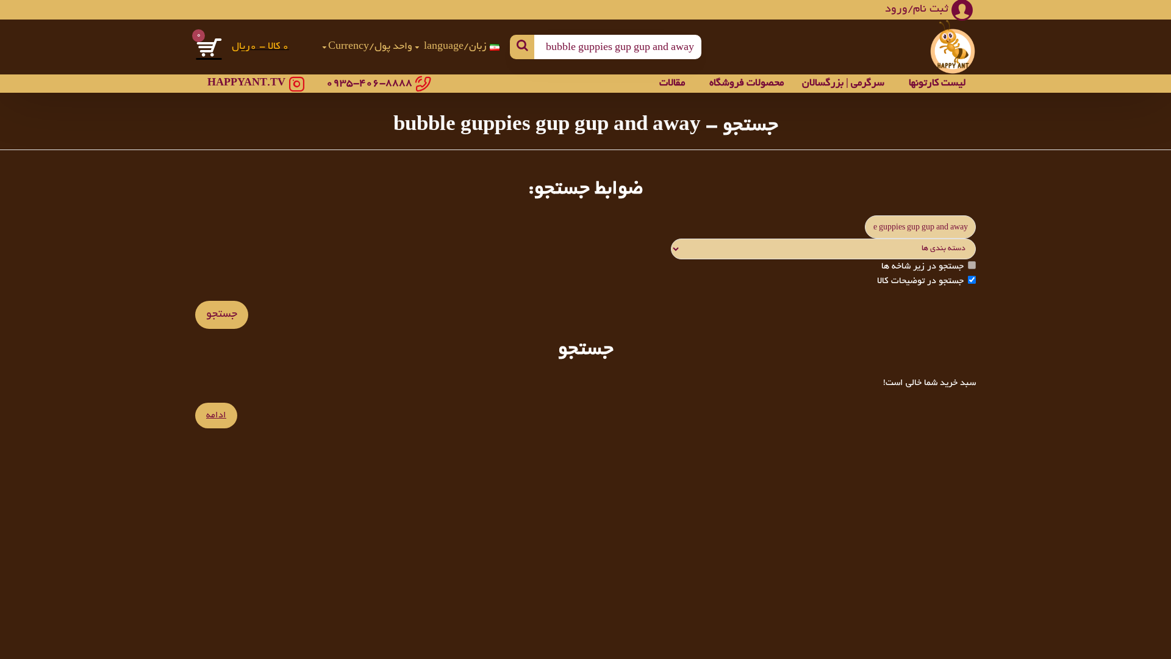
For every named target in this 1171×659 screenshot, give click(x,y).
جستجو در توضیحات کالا (920, 281)
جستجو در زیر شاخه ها (922, 267)
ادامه (216, 415)
